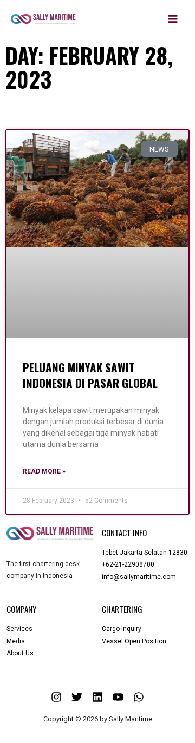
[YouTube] (118, 697)
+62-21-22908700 (128, 564)
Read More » (44, 471)
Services (19, 629)
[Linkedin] (97, 697)
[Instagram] (56, 697)
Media (15, 641)
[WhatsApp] (138, 697)
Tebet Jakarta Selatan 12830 (144, 552)
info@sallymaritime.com (139, 577)
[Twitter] (77, 697)
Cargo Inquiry (121, 629)
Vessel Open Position (134, 641)
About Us (20, 653)
